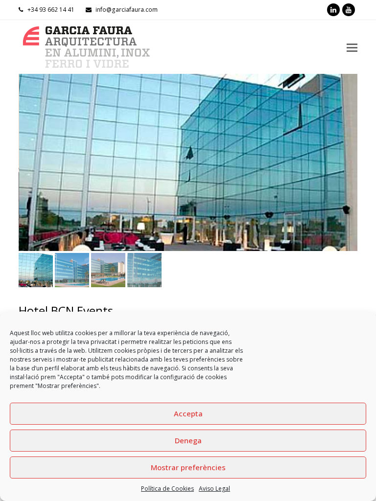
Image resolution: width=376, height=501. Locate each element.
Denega (188, 440)
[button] (27, 169)
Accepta (188, 413)
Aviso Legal (214, 488)
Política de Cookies (167, 488)
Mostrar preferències (188, 467)
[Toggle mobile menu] (352, 47)
